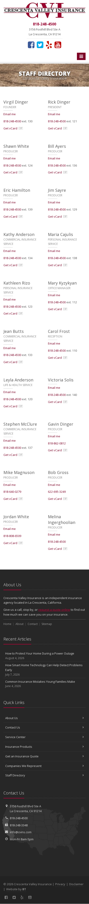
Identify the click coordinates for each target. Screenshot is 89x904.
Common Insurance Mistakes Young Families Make (40, 683)
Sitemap (47, 624)
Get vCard (10, 128)
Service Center (15, 737)
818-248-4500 (12, 121)
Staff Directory (15, 775)
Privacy (60, 884)
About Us (11, 718)
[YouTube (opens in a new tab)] (58, 44)
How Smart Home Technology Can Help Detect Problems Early (44, 670)
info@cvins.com (20, 832)
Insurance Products (18, 747)
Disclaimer (76, 884)
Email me (9, 114)
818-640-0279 (12, 492)
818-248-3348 (19, 825)
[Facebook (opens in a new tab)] (31, 44)
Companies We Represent (23, 766)
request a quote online (54, 610)
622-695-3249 (57, 492)
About (20, 624)
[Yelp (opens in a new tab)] (49, 44)
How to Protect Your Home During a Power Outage (39, 655)
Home (7, 624)
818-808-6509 (12, 536)
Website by (16, 889)
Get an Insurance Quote (22, 756)
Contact (33, 624)
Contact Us (12, 727)
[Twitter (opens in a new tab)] (40, 44)
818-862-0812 (57, 443)
